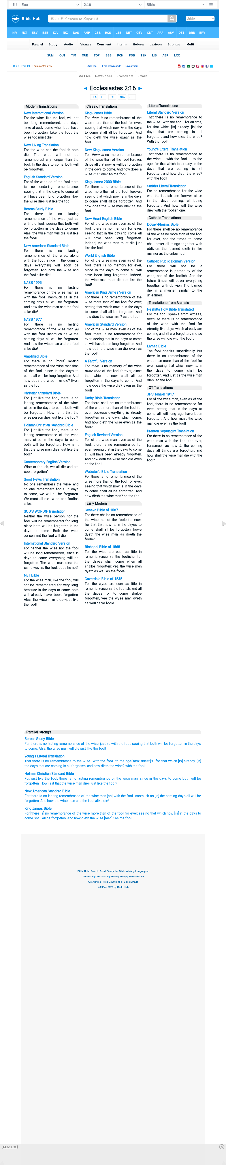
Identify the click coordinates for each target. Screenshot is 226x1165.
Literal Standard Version (165, 112)
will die (73, 748)
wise (126, 778)
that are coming (50, 766)
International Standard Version (47, 543)
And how (47, 801)
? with (127, 766)
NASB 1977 (33, 319)
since (144, 778)
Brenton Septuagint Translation (170, 431)
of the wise (90, 796)
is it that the (57, 783)
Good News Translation (42, 479)
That (27, 761)
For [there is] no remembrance (47, 813)
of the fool (115, 813)
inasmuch (141, 796)
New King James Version (104, 150)
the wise (116, 766)
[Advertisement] (113, 694)
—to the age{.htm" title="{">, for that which (145, 761)
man (103, 796)
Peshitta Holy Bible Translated (170, 309)
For (27, 744)
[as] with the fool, (120, 796)
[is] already (186, 761)
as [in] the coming (163, 796)
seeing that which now (156, 813)
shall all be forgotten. (50, 818)
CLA (94, 97)
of (113, 778)
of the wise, (90, 744)
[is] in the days (185, 813)
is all (66, 766)
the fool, (125, 744)
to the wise (81, 761)
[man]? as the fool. (118, 818)
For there (31, 796)
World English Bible (100, 255)
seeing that (140, 744)
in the (153, 778)
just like (86, 748)
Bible (16, 66)
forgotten (78, 766)
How (43, 783)
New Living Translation (41, 145)
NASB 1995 (33, 283)
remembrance (69, 744)
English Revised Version (103, 435)
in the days (192, 744)
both (153, 744)
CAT (112, 97)
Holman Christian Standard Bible (48, 425)
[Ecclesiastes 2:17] (220, 533)
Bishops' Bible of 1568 (102, 547)
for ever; (131, 813)
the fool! (99, 748)
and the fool (85, 801)
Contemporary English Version (47, 462)
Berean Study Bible (38, 209)
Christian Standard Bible (42, 393)
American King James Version (108, 292)
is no (43, 796)
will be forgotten (170, 744)
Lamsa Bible (156, 346)
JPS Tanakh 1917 (160, 394)
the (47, 778)
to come (174, 778)
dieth (104, 766)
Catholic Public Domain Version (171, 261)
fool (54, 778)
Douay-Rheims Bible (163, 224)
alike (98, 801)
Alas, (42, 748)
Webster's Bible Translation (106, 472)
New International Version (44, 113)
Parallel (25, 66)
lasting (53, 744)
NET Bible (31, 575)
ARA (122, 97)
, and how (93, 766)
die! (106, 801)
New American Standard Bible (47, 246)
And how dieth (78, 818)
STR (132, 97)
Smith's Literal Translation (166, 186)
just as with (109, 744)
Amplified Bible (35, 356)
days (163, 778)
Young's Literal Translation (167, 149)
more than (98, 813)
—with (94, 761)
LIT (103, 97)
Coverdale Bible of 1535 (103, 579)
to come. (31, 748)
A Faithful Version (98, 361)
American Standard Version (105, 324)
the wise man (57, 748)
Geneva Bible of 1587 (101, 510)
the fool (106, 761)
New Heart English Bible (103, 219)
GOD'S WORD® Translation (44, 511)
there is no (38, 744)
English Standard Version (43, 177)
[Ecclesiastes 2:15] (5, 533)
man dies (83, 783)
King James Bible (98, 113)
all (188, 796)
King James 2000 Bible (103, 182)
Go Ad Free (10, 1146)
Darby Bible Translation (102, 398)
